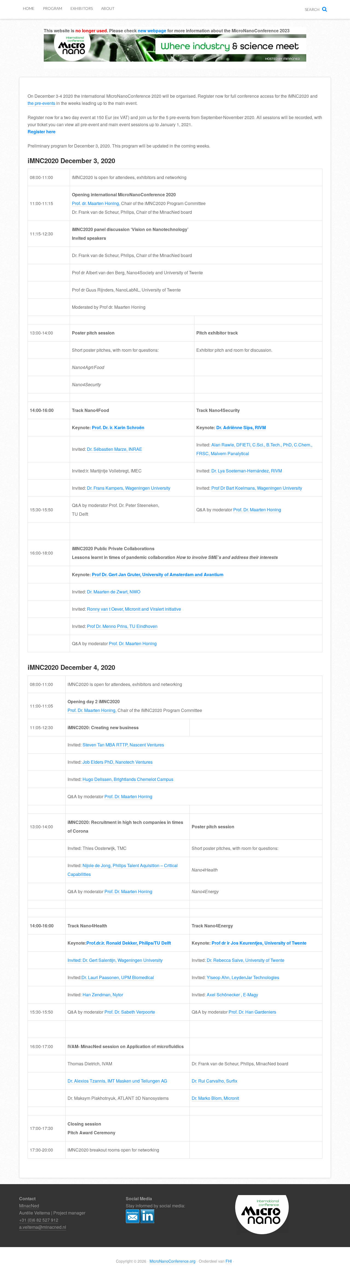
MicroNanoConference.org (173, 1261)
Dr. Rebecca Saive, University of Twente (245, 960)
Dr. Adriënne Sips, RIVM (241, 427)
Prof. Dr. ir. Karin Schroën (118, 427)
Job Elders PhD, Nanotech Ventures (118, 762)
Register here (42, 131)
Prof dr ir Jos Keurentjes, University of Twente (259, 943)
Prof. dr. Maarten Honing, (96, 203)
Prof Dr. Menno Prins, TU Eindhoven (122, 626)
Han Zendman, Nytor (103, 994)
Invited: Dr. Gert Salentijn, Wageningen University (115, 960)
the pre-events (41, 103)
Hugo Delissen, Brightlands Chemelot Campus (128, 779)
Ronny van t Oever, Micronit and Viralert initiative (134, 609)
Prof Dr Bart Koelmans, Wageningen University (256, 488)
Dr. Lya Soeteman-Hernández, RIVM (246, 471)
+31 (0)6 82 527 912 (38, 1220)
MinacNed (29, 1205)
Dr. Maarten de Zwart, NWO (113, 592)
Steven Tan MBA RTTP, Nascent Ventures (123, 745)
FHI (229, 1261)
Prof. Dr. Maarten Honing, (92, 710)
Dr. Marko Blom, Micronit (215, 1098)
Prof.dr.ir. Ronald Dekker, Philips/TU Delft (128, 943)
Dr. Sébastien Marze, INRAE (114, 449)
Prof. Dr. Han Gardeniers (252, 1012)
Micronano (175, 55)
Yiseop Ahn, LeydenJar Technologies (243, 977)
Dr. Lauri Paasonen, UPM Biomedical (117, 977)
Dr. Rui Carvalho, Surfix (214, 1081)
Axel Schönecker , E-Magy (232, 994)
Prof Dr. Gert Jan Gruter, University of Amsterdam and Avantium (157, 574)
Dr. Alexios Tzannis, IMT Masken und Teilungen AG (117, 1081)
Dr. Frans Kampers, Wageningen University (128, 488)
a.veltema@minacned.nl (42, 1227)
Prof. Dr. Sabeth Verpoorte (129, 1012)
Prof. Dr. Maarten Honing (257, 509)
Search (312, 9)
